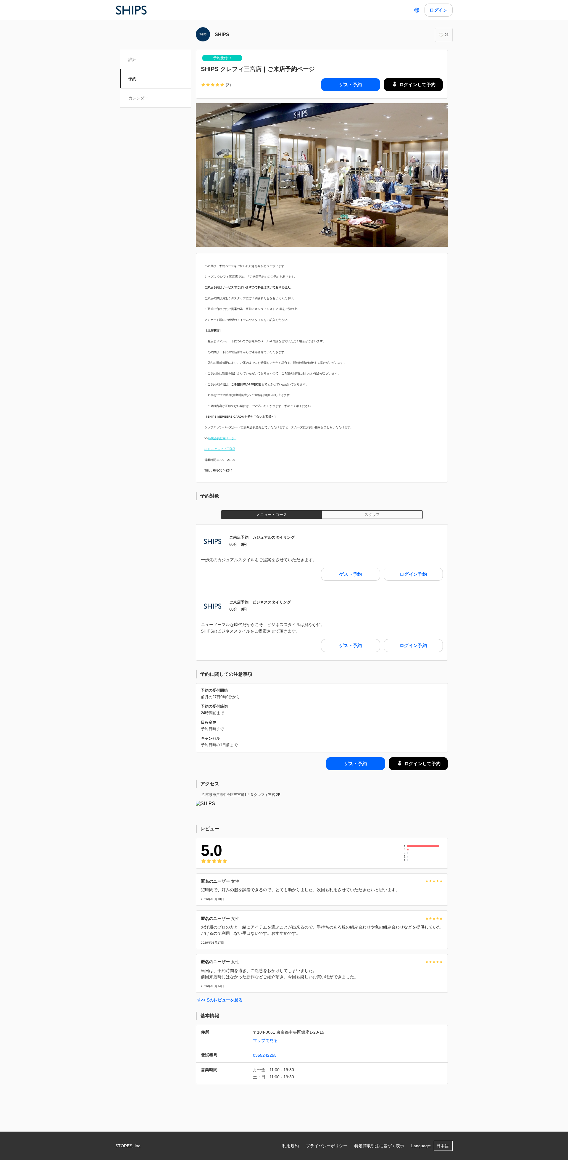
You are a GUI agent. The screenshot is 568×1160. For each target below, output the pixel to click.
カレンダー (138, 98)
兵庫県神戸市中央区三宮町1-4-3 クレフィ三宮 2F (241, 795)
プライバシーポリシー (326, 1145)
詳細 (132, 59)
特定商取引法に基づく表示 (379, 1145)
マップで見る (265, 1040)
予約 (132, 78)
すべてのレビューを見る (220, 999)
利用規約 (290, 1145)
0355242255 (265, 1055)
